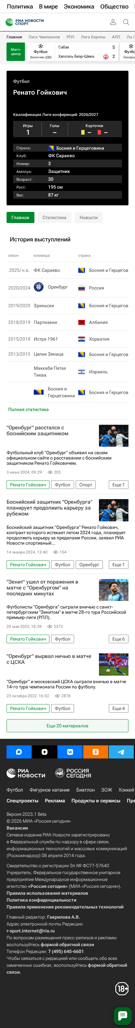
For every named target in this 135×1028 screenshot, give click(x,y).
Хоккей (126, 790)
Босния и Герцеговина (61, 392)
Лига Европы (93, 37)
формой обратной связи (67, 944)
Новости (89, 217)
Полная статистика (28, 409)
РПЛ (70, 37)
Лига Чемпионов (44, 37)
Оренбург (58, 287)
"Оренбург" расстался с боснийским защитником (37, 431)
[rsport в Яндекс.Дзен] (44, 751)
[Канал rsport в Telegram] (121, 751)
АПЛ (116, 37)
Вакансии (17, 828)
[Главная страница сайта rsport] (39, 22)
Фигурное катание (49, 790)
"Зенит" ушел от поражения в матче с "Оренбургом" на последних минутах (42, 588)
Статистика (55, 217)
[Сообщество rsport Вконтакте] (70, 751)
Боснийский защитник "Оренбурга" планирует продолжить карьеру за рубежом (49, 508)
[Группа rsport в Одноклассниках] (95, 751)
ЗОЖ (106, 790)
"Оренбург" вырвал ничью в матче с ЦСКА (49, 659)
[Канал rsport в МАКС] (19, 751)
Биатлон (85, 790)
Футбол (21, 81)
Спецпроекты (22, 801)
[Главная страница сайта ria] (7, 22)
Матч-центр (16, 51)
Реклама (55, 801)
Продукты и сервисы (95, 801)
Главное (14, 37)
